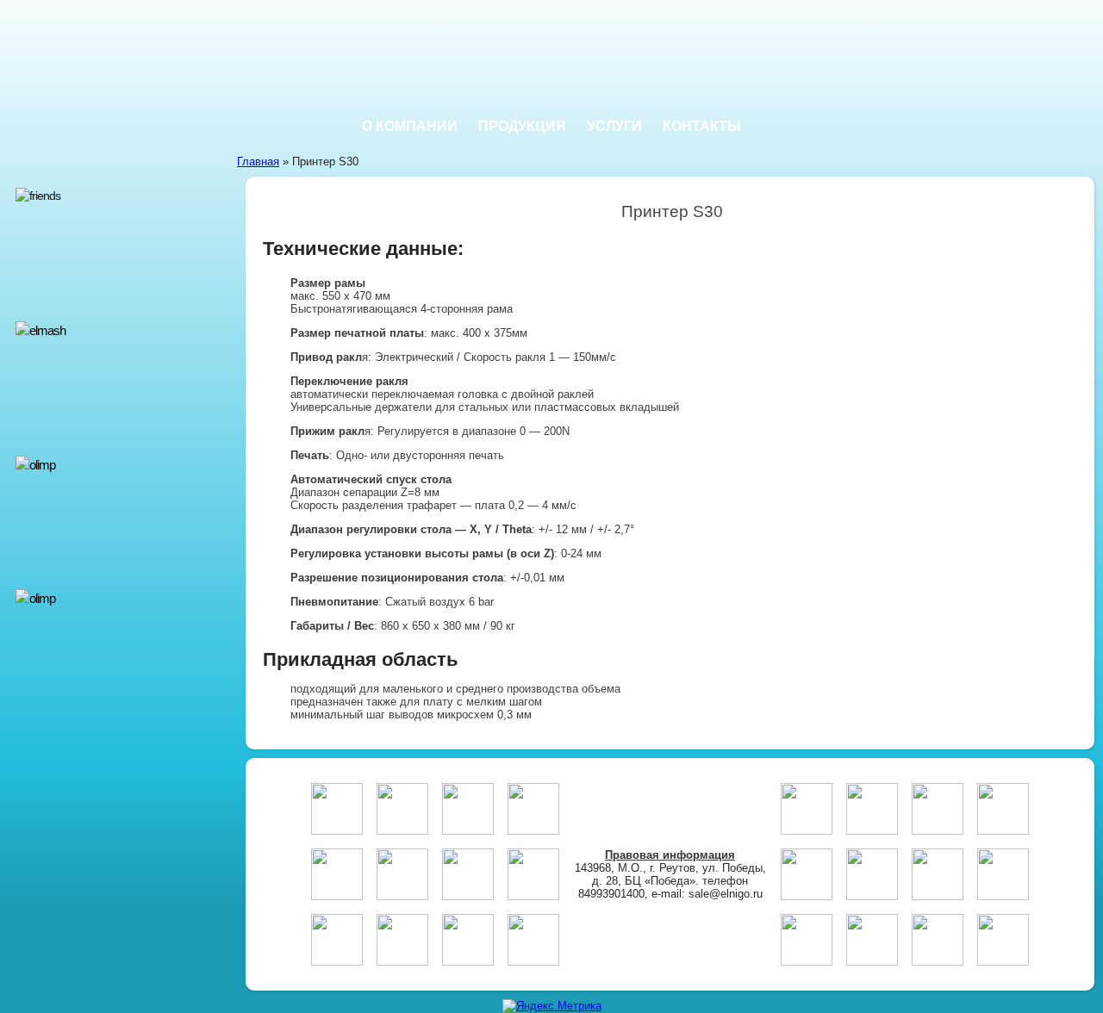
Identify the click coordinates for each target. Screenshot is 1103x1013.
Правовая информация (670, 854)
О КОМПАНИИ (410, 126)
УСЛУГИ (614, 126)
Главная (258, 161)
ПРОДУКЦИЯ (522, 126)
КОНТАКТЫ (702, 126)
